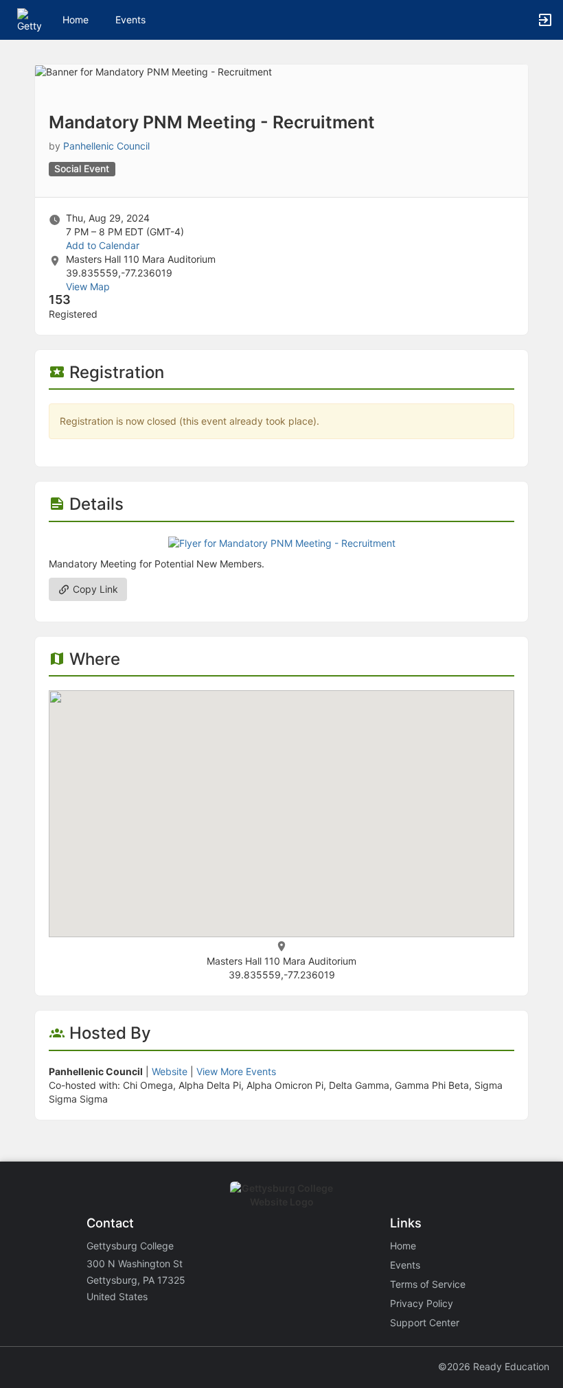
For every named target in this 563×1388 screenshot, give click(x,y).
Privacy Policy (421, 1303)
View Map (88, 286)
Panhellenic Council (106, 146)
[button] (29, 19)
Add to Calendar (102, 245)
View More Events (236, 1071)
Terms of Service (428, 1284)
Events (130, 19)
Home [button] (75, 19)
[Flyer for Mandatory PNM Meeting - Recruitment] (281, 542)
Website (169, 1071)
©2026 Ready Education (493, 1366)
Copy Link (94, 589)
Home (403, 1245)
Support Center (424, 1322)
